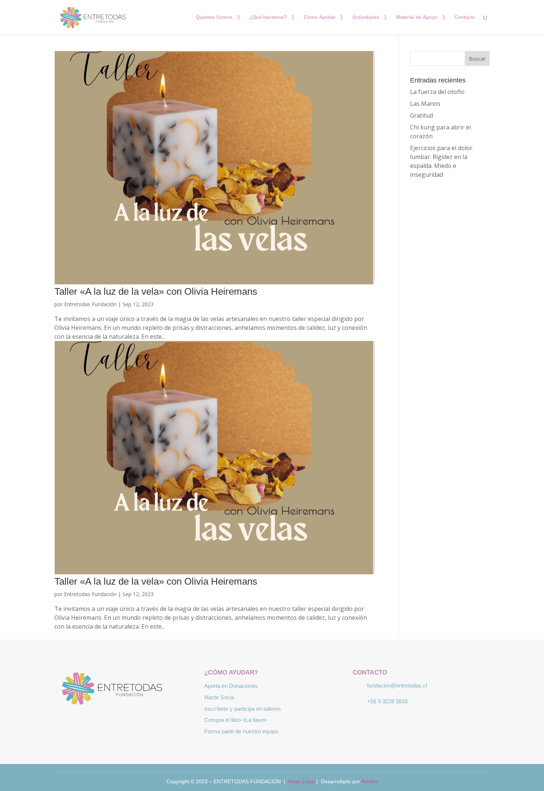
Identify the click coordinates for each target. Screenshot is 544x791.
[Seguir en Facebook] (102, 720)
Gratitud (421, 115)
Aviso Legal (301, 781)
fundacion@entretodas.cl (397, 685)
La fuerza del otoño (437, 92)
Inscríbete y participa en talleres (242, 709)
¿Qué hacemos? (268, 17)
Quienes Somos (214, 17)
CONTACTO (370, 672)
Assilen (369, 781)
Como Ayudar (319, 17)
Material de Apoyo (416, 17)
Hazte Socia (219, 697)
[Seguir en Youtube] (144, 720)
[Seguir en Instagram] (123, 720)
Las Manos (425, 103)
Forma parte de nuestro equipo (241, 731)
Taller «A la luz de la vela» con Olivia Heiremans (155, 291)
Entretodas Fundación (90, 304)
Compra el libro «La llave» (235, 720)
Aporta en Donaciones (231, 686)
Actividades (365, 17)
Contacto (464, 17)
